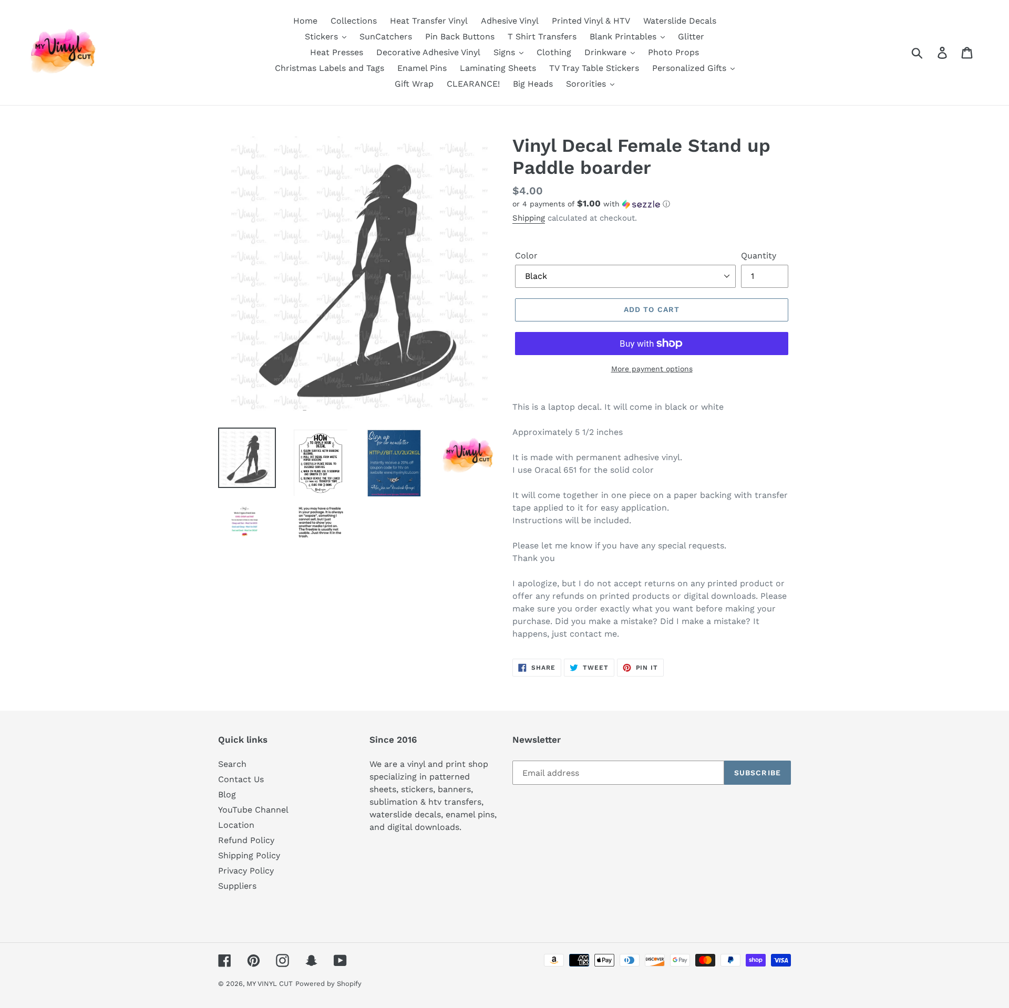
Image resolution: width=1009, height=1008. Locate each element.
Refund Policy (246, 840)
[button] (651, 204)
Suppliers (237, 886)
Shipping (528, 218)
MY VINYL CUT (269, 984)
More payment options (652, 369)
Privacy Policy (246, 871)
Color (526, 256)
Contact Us (241, 779)
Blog (227, 794)
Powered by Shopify (328, 984)
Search (232, 764)
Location (236, 825)
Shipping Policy (249, 855)
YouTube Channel (253, 810)
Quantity (758, 256)
